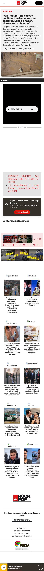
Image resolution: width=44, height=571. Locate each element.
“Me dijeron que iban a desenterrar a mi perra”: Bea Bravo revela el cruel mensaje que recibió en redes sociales (12, 390)
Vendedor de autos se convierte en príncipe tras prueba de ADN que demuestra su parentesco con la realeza (12, 471)
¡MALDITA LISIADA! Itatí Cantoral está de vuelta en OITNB (23, 179)
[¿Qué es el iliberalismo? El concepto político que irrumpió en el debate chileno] (32, 376)
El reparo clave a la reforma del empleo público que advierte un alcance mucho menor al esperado (32, 348)
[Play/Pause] (40, 567)
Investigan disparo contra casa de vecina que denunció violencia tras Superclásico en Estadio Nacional (12, 430)
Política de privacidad (21, 531)
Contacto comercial (22, 520)
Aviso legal (21, 528)
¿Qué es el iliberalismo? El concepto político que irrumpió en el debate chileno (32, 389)
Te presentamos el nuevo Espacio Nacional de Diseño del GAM (23, 188)
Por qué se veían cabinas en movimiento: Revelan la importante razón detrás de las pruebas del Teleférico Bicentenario (12, 305)
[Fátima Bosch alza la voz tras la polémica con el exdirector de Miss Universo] (32, 288)
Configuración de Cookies (22, 536)
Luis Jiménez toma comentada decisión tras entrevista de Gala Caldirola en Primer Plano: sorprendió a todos (31, 471)
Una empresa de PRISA (22, 544)
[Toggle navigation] (3, 3)
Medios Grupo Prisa (22, 549)
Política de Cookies (21, 533)
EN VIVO (39, 3)
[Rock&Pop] (22, 498)
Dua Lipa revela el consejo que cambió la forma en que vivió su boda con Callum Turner (32, 429)
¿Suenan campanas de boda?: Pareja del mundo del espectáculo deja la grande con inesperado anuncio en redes (12, 349)
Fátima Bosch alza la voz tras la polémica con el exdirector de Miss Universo (32, 301)
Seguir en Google (22, 212)
